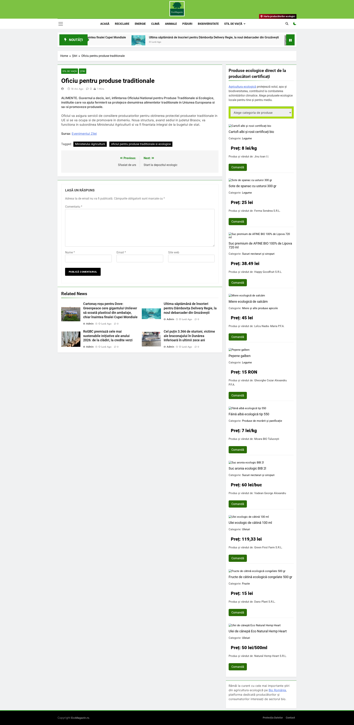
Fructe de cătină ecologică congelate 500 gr (260, 577)
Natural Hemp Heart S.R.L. (270, 656)
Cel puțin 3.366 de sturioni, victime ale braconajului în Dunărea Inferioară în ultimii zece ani (189, 336)
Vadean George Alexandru (270, 493)
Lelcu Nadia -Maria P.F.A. (269, 326)
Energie (140, 23)
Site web (173, 252)
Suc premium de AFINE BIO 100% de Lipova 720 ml (260, 245)
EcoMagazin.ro (80, 717)
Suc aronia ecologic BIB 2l (247, 468)
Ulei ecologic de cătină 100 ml (250, 523)
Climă (155, 23)
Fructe (246, 583)
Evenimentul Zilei (84, 133)
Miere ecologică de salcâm (248, 301)
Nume (70, 252)
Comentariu (73, 206)
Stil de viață (233, 23)
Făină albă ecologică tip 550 (249, 414)
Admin (90, 323)
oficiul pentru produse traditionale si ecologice (141, 144)
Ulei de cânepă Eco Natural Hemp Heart (258, 631)
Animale (171, 23)
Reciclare (122, 23)
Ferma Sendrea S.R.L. (267, 210)
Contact (290, 717)
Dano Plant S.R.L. (264, 601)
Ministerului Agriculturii (90, 144)
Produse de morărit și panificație (262, 420)
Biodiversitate (208, 23)
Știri (82, 71)
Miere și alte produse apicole (260, 308)
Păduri (187, 23)
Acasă (104, 23)
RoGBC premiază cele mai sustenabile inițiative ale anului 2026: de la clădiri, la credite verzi (108, 336)
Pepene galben (240, 356)
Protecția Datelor (273, 717)
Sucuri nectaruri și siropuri (258, 253)
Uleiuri (246, 529)
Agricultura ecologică (242, 86)
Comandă (237, 167)
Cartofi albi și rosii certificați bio (251, 132)
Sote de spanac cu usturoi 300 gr (252, 186)
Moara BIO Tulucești (266, 439)
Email (121, 252)
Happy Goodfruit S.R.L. (268, 272)
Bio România (277, 690)
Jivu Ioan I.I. (261, 156)
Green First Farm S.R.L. (268, 547)
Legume (247, 138)
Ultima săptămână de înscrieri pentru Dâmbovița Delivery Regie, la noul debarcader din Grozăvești (193, 37)
